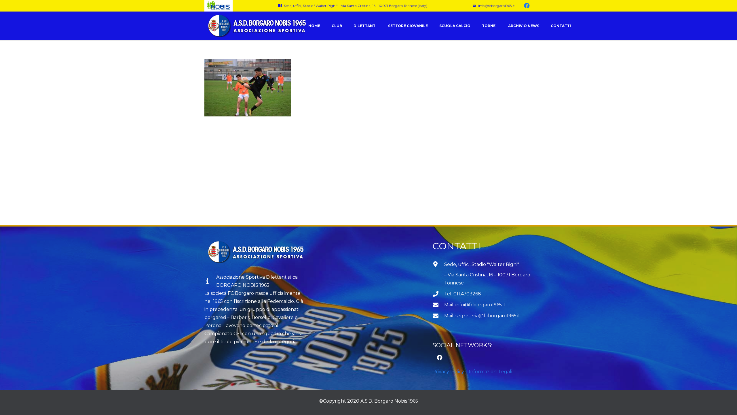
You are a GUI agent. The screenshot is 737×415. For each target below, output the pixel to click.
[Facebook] (527, 6)
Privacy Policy (448, 371)
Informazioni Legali (490, 371)
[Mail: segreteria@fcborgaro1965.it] (438, 316)
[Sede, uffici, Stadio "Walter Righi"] (438, 274)
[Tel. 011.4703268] (438, 294)
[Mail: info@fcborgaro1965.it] (438, 305)
